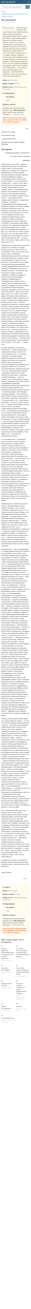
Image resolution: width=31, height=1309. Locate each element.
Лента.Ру (17, 84)
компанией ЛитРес (18, 114)
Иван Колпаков (13, 80)
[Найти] (28, 7)
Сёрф (7, 100)
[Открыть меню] (28, 2)
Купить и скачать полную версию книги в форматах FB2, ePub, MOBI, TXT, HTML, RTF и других (15, 120)
